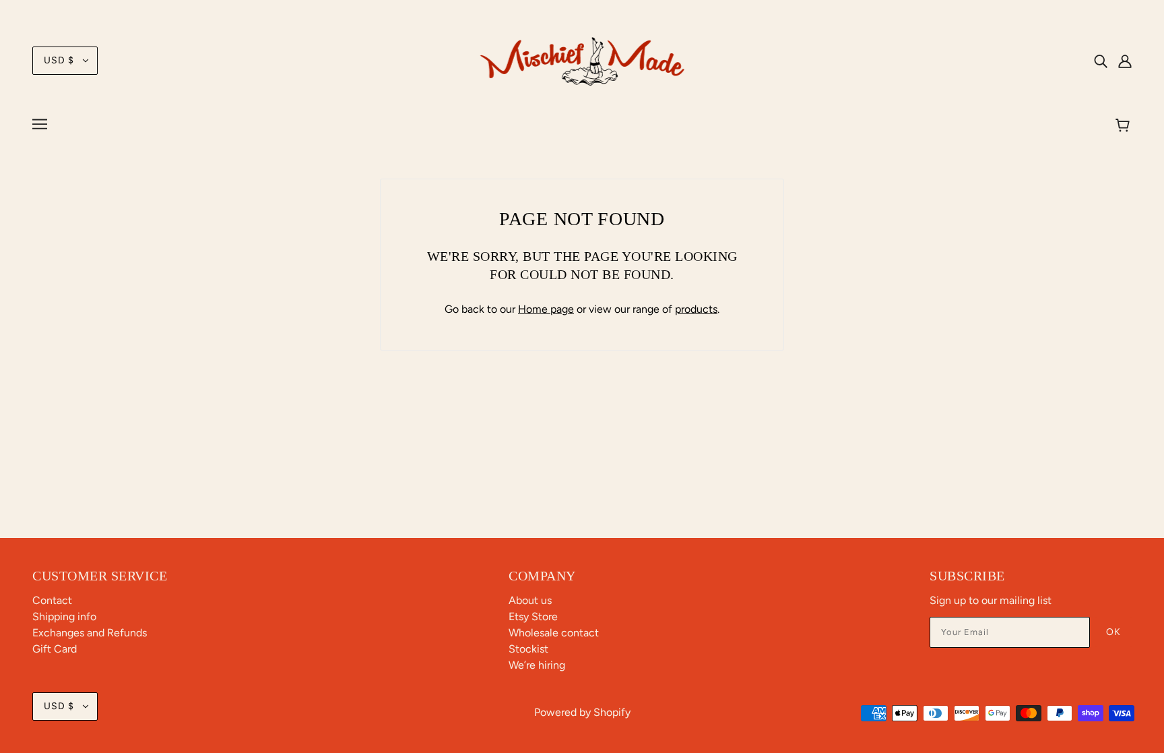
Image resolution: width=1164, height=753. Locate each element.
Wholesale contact (554, 632)
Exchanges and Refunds (89, 632)
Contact (52, 600)
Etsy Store (533, 616)
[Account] (1125, 60)
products (696, 309)
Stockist (528, 648)
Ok (1113, 632)
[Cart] (1124, 126)
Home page (546, 309)
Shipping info (64, 616)
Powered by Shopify (582, 712)
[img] (1101, 60)
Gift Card (54, 648)
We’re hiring (537, 665)
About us (530, 600)
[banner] (582, 59)
